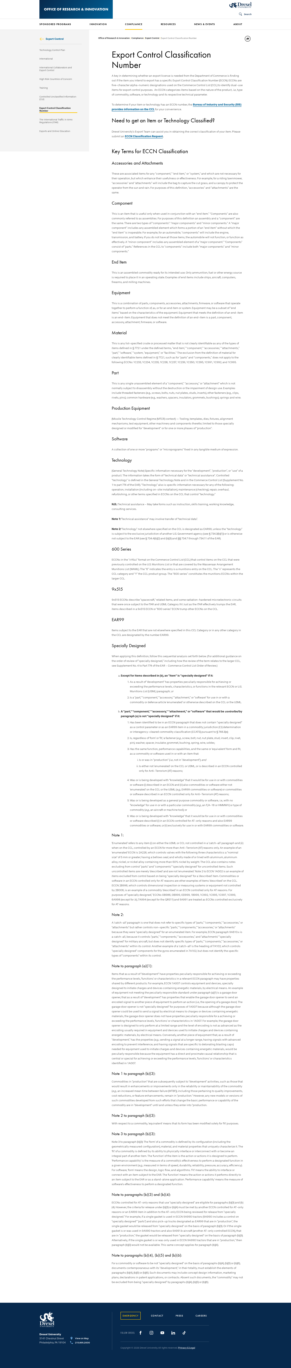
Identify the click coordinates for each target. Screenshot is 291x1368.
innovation (98, 24)
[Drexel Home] (240, 5)
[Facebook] (140, 1333)
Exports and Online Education (54, 131)
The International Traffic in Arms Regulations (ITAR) (55, 121)
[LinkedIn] (173, 1333)
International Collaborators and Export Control (55, 69)
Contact (157, 1315)
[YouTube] (162, 1333)
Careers (201, 1315)
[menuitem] (59, 24)
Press (179, 1315)
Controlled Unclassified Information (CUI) (57, 98)
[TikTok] (184, 1333)
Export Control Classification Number (55, 109)
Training (43, 88)
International (46, 59)
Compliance (137, 38)
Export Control (55, 39)
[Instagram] (151, 1333)
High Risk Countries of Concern (55, 79)
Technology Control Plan (52, 50)
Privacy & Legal (186, 1347)
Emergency (131, 1315)
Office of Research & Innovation (76, 9)
